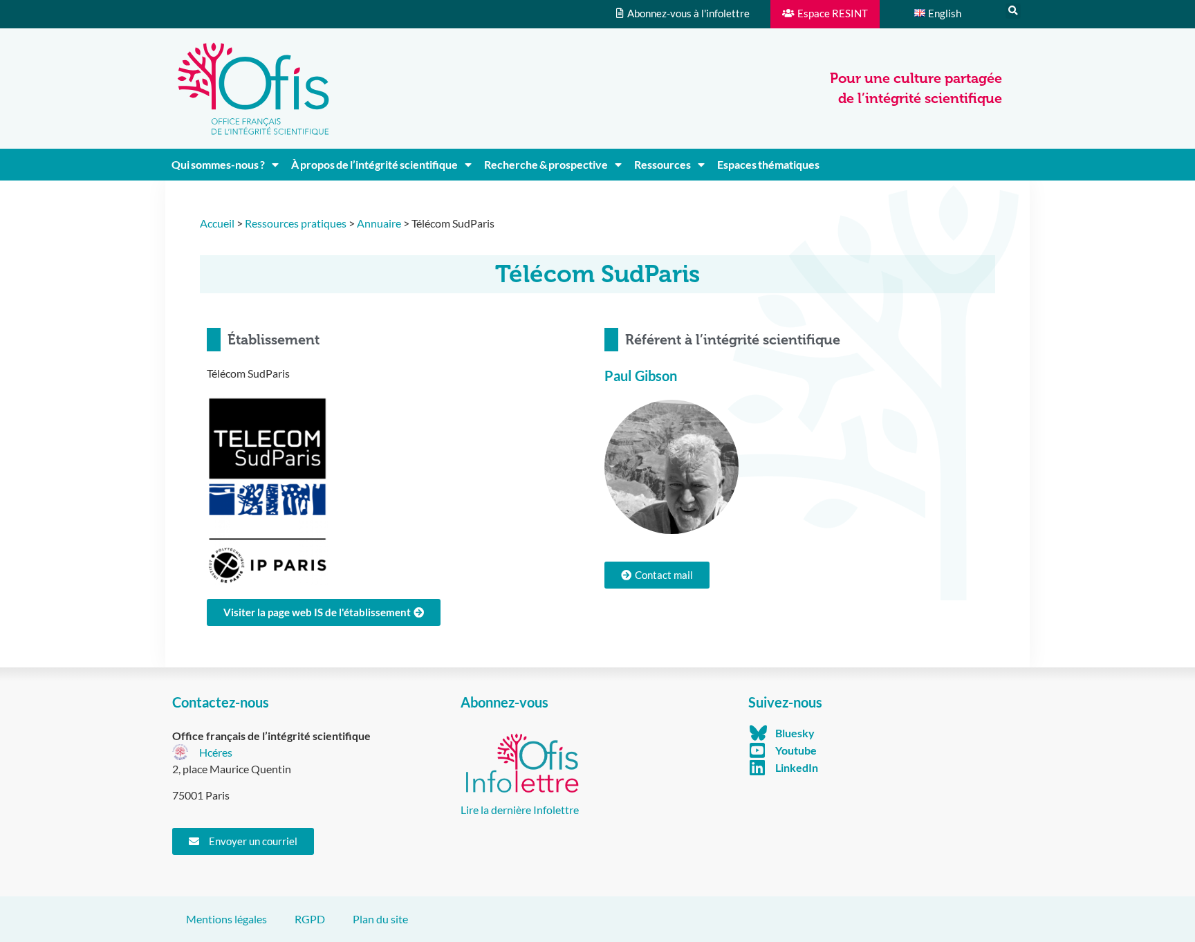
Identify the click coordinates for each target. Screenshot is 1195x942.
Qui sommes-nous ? (218, 164)
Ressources (662, 164)
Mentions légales (226, 918)
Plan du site (380, 918)
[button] (1013, 11)
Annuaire (379, 223)
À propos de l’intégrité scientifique (374, 164)
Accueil (217, 223)
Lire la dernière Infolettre (520, 809)
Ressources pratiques (295, 223)
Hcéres (215, 752)
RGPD (310, 918)
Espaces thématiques (768, 164)
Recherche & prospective (546, 164)
